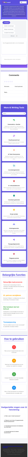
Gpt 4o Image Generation (19, 451)
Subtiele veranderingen (9, 26)
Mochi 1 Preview (13, 449)
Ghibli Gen (14, 452)
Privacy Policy (16, 446)
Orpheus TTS (8, 452)
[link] (14, 124)
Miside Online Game (6, 450)
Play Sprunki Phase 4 (21, 450)
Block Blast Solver (20, 449)
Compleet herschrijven (9, 32)
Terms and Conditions (8, 446)
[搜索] (24, 113)
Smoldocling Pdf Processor (9, 451)
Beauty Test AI (19, 452)
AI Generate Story (6, 449)
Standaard (6, 22)
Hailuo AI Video (14, 450)
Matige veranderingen (8, 29)
